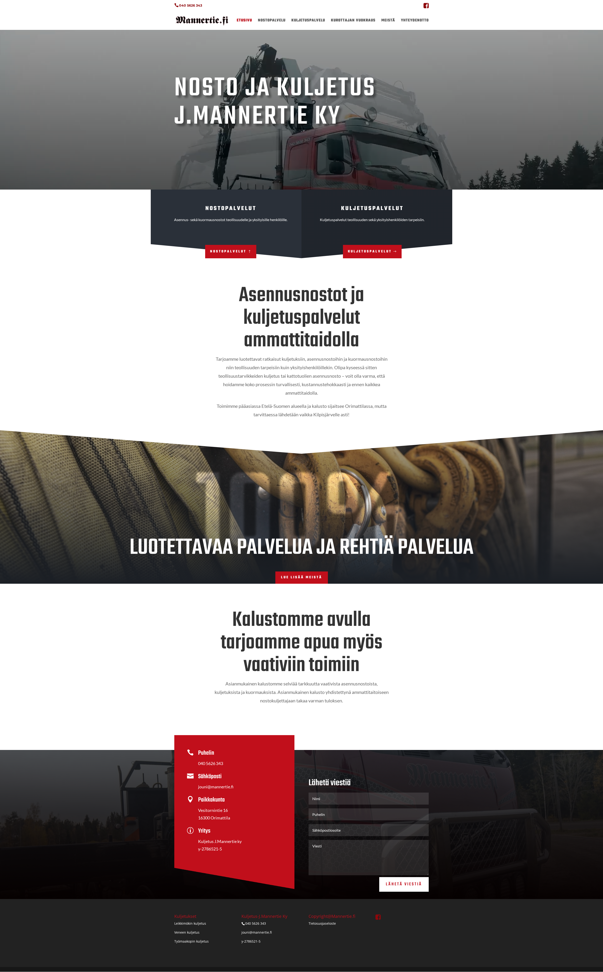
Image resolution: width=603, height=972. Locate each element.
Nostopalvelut (228, 251)
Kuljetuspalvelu (308, 21)
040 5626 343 (190, 5)
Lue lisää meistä (301, 577)
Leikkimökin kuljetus (190, 923)
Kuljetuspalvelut (370, 251)
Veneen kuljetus (187, 932)
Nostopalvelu (271, 21)
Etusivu (244, 21)
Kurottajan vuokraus (353, 21)
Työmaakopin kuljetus (191, 941)
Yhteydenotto (415, 21)
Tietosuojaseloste (322, 923)
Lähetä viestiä (404, 884)
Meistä (388, 21)
